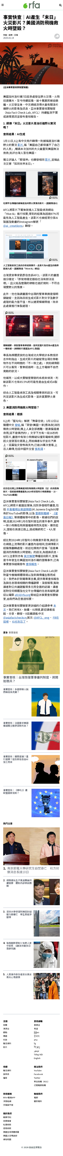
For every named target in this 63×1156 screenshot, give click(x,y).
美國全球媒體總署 (11, 1131)
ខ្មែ (35, 1043)
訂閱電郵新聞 (40, 1085)
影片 (20, 145)
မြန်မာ (36, 1032)
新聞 (5, 1024)
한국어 (36, 1036)
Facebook (38, 1074)
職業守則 (7, 1117)
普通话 (37, 1024)
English (37, 1058)
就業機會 (7, 1120)
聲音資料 (7, 1043)
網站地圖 (7, 1139)
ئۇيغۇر (36, 1050)
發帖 (17, 425)
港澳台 (6, 1028)
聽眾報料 (38, 1101)
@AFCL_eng (41, 617)
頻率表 (6, 1074)
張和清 (39, 449)
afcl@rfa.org (23, 595)
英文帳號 (29, 556)
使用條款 (7, 1128)
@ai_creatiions (12, 226)
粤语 (36, 1028)
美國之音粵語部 (10, 1135)
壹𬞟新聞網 (42, 513)
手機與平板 (8, 1104)
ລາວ (35, 1039)
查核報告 (31, 564)
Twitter (37, 1077)
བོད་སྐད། (37, 1047)
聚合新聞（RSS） (42, 1081)
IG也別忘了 (19, 621)
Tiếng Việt (38, 1054)
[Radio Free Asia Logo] (31, 5)
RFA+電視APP (9, 1097)
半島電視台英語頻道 (19, 509)
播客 (5, 1077)
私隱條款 (7, 1124)
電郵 (36, 1097)
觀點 (5, 1032)
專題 (5, 1036)
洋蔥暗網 (7, 1101)
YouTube (38, 1070)
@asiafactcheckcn (14, 617)
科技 (5, 1039)
